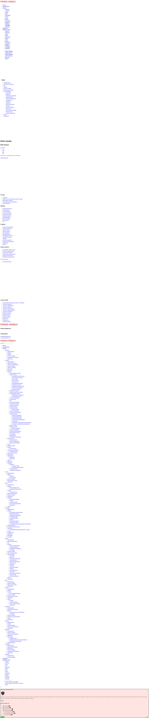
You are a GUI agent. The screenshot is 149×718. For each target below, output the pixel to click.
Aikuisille (4, 238)
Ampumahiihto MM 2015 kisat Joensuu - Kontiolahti (13, 302)
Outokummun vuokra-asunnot (9, 254)
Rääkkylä (7, 23)
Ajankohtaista (6, 6)
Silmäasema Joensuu (16, 384)
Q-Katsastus (15, 421)
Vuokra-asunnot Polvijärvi (12, 626)
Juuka (6, 12)
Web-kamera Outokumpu (12, 609)
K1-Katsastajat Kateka (17, 416)
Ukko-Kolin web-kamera (8, 84)
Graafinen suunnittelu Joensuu (16, 392)
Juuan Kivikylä (13, 477)
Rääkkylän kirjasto (11, 642)
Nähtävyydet (10, 636)
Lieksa (6, 16)
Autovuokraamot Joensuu (15, 373)
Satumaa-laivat (6, 210)
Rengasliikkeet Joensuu (8, 235)
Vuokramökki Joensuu (14, 403)
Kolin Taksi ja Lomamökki (11, 110)
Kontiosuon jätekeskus (14, 402)
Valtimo (9, 599)
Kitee (6, 13)
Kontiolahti (7, 15)
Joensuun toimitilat (11, 367)
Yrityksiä (9, 490)
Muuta (8, 444)
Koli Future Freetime (10, 104)
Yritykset (9, 371)
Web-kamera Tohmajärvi (12, 647)
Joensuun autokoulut (7, 228)
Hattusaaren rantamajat (11, 95)
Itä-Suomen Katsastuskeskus (18, 419)
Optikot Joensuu (13, 374)
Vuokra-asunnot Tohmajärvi (13, 651)
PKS (10, 400)
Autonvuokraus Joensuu (8, 227)
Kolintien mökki (9, 111)
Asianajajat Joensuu (7, 237)
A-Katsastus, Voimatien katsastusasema (21, 423)
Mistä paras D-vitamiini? (8, 200)
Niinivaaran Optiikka (16, 389)
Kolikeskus (8, 102)
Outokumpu (8, 21)
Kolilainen (8, 105)
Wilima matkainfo (13, 439)
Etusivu (4, 5)
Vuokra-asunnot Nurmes (12, 596)
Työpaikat (5, 28)
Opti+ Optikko (15, 379)
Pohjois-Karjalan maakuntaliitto (11, 681)
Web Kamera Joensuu (12, 363)
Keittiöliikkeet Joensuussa (15, 436)
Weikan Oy (8, 94)
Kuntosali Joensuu (14, 408)
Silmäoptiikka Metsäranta (17, 383)
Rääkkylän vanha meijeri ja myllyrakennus (18, 639)
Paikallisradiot (10, 455)
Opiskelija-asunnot (14, 451)
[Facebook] (3, 150)
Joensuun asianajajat (14, 410)
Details (2, 700)
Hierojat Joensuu (6, 231)
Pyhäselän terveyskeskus (15, 470)
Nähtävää (12, 464)
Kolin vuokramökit (7, 91)
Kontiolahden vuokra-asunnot (9, 249)
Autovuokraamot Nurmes (15, 593)
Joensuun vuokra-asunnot (8, 251)
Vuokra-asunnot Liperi (12, 584)
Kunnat (4, 8)
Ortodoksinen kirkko (14, 518)
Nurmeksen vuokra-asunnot (8, 256)
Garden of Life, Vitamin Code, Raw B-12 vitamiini (13, 198)
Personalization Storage (9, 713)
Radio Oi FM (12, 458)
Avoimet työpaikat (7, 88)
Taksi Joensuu (6, 320)
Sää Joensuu (10, 454)
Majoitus (9, 354)
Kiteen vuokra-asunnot (7, 252)
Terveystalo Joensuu (16, 396)
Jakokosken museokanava (15, 515)
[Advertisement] (74, 68)
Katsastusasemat (7, 234)
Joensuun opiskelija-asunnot (9, 310)
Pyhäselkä (9, 463)
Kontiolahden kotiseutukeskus (16, 512)
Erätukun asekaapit (16, 428)
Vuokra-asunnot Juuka (12, 480)
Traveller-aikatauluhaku (15, 442)
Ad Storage (6, 706)
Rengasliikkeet (13, 435)
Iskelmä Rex (12, 457)
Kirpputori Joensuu (7, 315)
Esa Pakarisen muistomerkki (16, 641)
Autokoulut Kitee (13, 492)
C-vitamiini (5, 197)
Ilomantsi (7, 9)
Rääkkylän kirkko (13, 638)
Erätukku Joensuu (6, 314)
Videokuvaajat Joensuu (15, 432)
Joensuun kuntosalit (7, 240)
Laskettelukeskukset (7, 208)
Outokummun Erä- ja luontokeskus (17, 612)
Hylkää (147, 716)
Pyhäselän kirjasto (14, 468)
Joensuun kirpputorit (14, 405)
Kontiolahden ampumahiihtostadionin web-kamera (20, 523)
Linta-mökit (8, 92)
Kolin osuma (8, 108)
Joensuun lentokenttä (12, 452)
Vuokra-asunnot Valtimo (15, 603)
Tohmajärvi (7, 25)
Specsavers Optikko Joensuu (18, 376)
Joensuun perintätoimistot (8, 241)
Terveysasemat (6, 232)
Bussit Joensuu (10, 438)
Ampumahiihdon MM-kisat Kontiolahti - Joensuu (20, 529)
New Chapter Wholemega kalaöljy (10, 201)
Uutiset (5, 114)
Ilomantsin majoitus (7, 215)
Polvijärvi (7, 22)
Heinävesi (7, 26)
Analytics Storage (8, 710)
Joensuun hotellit (11, 445)
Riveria (6, 58)
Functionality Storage (8, 711)
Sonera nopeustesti (7, 261)
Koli (4, 85)
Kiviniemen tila (9, 100)
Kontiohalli (9, 536)
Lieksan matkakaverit (10, 113)
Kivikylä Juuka (6, 220)
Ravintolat (9, 370)
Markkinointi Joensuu (14, 390)
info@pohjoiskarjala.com (5, 336)
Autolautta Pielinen (14, 547)
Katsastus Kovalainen (16, 415)
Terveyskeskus (10, 532)
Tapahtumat (6, 116)
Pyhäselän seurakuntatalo (17, 467)
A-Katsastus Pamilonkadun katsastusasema (21, 422)
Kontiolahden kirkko (14, 516)
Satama (11, 519)
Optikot (4, 244)
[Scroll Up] (0, 687)
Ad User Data (7, 707)
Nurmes (7, 19)
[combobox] (7, 343)
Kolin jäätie (12, 549)
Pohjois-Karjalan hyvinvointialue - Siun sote (9, 56)
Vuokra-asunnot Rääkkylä (12, 633)
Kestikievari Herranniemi (11, 98)
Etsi (1, 343)
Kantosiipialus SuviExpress (15, 548)
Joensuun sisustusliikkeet (15, 412)
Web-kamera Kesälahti (14, 499)
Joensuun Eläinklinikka (14, 397)
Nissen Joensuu (15, 380)
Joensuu (7, 10)
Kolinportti (12, 476)
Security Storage (7, 714)
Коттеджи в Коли (6, 217)
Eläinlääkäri (9, 534)
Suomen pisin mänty (7, 214)
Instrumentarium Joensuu (17, 377)
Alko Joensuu (12, 434)
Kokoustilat (5, 318)
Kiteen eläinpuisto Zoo (14, 487)
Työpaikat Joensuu (7, 321)
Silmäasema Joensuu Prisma (18, 386)
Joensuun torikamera (7, 304)
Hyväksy (2, 716)
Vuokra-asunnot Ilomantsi (12, 357)
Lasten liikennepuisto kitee (15, 489)
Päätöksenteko (6, 29)
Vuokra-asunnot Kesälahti (15, 503)
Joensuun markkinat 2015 (8, 305)
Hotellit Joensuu (6, 229)
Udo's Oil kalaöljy (6, 203)
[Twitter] (3, 151)
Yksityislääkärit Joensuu (15, 393)
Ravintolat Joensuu (7, 312)
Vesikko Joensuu (6, 317)
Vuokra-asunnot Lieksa (8, 89)
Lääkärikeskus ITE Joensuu (18, 395)
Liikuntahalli (9, 535)
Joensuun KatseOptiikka (17, 387)
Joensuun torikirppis (7, 307)
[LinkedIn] (3, 153)
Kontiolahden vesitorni (14, 521)
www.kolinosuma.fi (4, 157)
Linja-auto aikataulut (7, 212)
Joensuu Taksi (13, 399)
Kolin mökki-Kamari (10, 107)
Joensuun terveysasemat (12, 364)
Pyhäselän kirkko (15, 465)
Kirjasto (9, 531)
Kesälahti (9, 497)
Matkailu (5, 87)
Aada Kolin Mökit (9, 97)
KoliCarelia (8, 101)
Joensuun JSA (15, 381)
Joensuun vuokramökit (7, 311)
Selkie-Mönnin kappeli (14, 513)
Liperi (6, 18)
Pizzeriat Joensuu (13, 406)
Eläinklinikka (5, 242)
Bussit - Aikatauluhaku (14, 441)
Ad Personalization (8, 708)
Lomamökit (2, 147)
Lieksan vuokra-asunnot (8, 255)
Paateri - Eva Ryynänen (15, 545)
